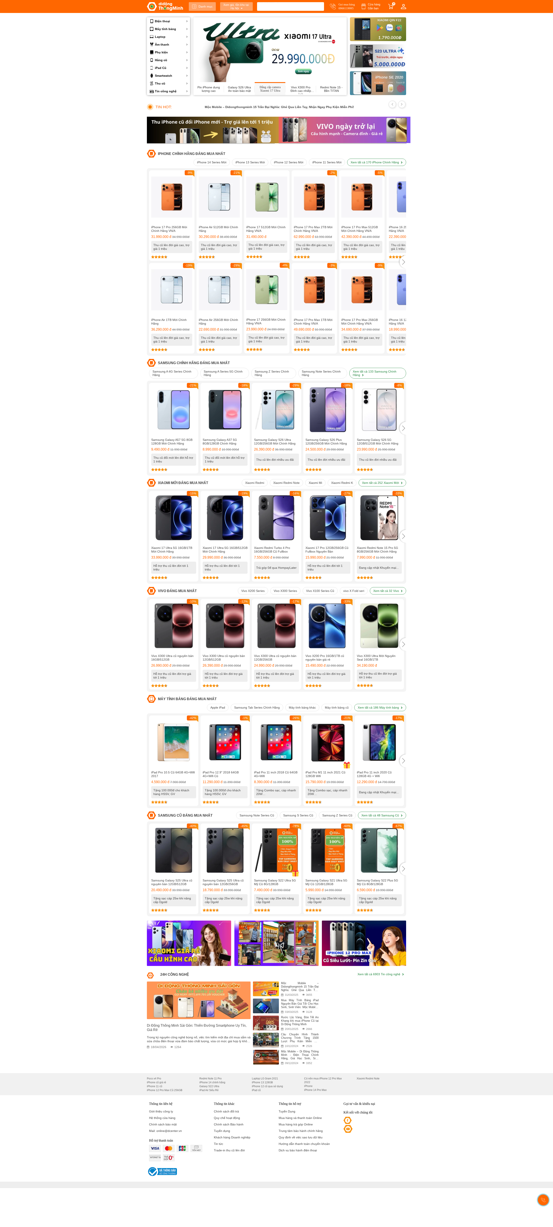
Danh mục (206, 6)
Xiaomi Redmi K (342, 482)
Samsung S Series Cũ (298, 815)
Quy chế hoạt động (227, 1118)
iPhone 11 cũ (154, 1086)
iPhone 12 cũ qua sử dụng (267, 1086)
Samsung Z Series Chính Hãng (272, 373)
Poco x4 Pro (154, 1078)
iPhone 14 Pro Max (315, 1090)
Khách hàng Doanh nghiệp (232, 1137)
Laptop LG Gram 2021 (265, 1078)
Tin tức (218, 1144)
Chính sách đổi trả (226, 1111)
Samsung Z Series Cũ (337, 815)
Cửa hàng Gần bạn (374, 6)
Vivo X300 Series (285, 591)
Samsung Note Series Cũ (257, 815)
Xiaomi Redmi (254, 482)
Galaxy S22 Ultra (209, 1086)
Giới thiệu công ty (161, 1111)
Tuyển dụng (222, 1131)
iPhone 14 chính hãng (212, 1082)
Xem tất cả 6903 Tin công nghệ (379, 974)
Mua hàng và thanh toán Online (300, 1118)
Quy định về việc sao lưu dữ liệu (301, 1137)
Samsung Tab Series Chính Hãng (257, 707)
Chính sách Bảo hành (228, 1124)
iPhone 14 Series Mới (211, 162)
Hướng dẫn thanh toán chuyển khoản (304, 1144)
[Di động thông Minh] (165, 6)
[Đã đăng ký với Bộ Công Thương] (162, 1171)
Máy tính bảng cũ (337, 707)
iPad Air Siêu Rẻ (209, 1090)
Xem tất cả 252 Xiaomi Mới (381, 482)
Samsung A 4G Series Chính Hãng (172, 373)
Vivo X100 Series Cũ (320, 591)
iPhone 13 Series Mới (250, 162)
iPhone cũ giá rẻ (156, 1082)
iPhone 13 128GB (262, 1082)
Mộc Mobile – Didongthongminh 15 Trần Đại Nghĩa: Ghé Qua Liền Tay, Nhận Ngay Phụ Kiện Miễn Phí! (247, 107)
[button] (403, 261)
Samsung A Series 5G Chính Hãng (223, 373)
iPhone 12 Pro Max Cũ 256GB (164, 1090)
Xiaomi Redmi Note (286, 482)
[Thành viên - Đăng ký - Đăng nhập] (403, 6)
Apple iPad (217, 707)
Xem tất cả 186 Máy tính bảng (379, 707)
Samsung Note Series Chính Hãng (321, 373)
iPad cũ (256, 1090)
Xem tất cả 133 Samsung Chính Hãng (374, 373)
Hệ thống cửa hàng (162, 1118)
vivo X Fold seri (353, 591)
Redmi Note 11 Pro (210, 1078)
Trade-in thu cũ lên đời (229, 1150)
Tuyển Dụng (287, 1111)
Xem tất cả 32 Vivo (386, 591)
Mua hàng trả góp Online (296, 1124)
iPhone (308, 1086)
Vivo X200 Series (253, 591)
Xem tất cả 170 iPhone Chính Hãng (375, 162)
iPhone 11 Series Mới (327, 162)
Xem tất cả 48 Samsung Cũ (380, 815)
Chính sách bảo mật (163, 1124)
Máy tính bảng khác (302, 707)
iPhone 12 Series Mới (288, 162)
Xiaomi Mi (315, 482)
